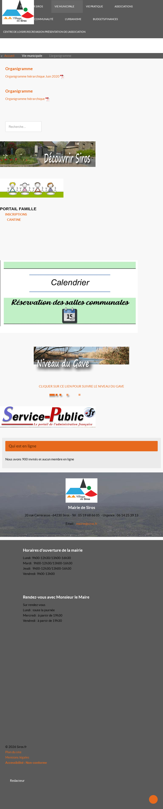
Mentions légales (17, 757)
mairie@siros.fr (86, 523)
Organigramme (19, 68)
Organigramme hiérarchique (25, 99)
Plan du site (13, 752)
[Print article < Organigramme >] (151, 76)
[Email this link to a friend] (156, 76)
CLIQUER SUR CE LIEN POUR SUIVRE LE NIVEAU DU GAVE (81, 386)
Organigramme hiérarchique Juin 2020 (32, 76)
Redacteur (17, 780)
